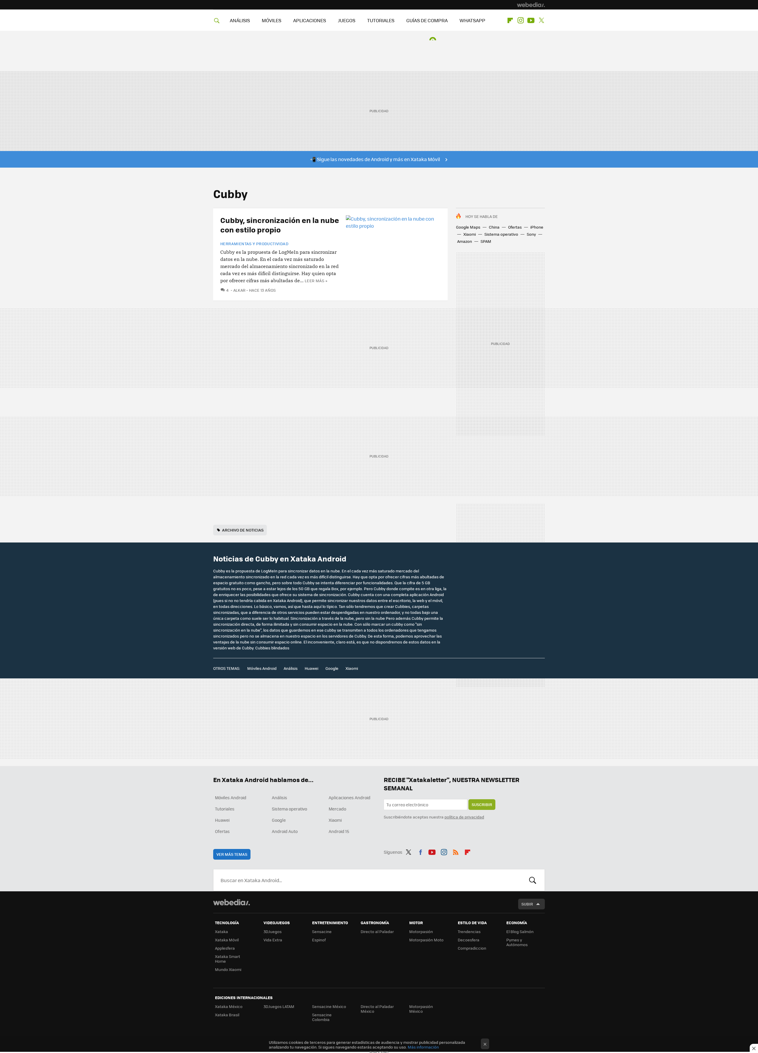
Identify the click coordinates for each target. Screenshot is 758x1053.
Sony (531, 234)
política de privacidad (464, 817)
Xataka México (229, 1006)
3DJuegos (273, 931)
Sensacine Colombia (322, 1017)
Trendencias (469, 931)
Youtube (530, 20)
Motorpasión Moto (426, 940)
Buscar (532, 880)
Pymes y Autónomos (517, 942)
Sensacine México (329, 1006)
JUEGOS (346, 20)
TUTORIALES (380, 20)
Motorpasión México (421, 1009)
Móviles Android (262, 668)
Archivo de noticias (243, 530)
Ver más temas (231, 854)
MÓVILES (271, 20)
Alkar (239, 290)
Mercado (337, 809)
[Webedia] (531, 4)
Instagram (520, 20)
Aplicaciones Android (349, 797)
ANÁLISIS (240, 20)
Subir (527, 904)
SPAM (486, 241)
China (494, 227)
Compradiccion (472, 948)
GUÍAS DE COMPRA (427, 20)
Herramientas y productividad (254, 243)
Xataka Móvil (227, 940)
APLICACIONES (309, 20)
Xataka (221, 931)
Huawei (311, 668)
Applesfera (225, 948)
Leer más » (316, 280)
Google (331, 668)
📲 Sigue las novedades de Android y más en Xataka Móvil (375, 159)
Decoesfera (468, 940)
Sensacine (322, 931)
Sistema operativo (501, 234)
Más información (423, 1047)
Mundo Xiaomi (228, 969)
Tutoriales (225, 809)
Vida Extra (273, 940)
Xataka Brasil (227, 1014)
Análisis (291, 668)
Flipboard (510, 20)
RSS (455, 851)
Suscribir (482, 804)
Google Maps (468, 227)
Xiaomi (469, 234)
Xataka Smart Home (227, 959)
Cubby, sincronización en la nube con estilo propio (279, 224)
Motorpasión (421, 931)
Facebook (420, 851)
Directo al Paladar (377, 931)
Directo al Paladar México (377, 1009)
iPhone (536, 227)
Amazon (464, 241)
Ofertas (515, 227)
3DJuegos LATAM (279, 1006)
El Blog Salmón (520, 931)
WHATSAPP (472, 20)
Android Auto (285, 831)
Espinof (319, 940)
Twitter (541, 20)
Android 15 (339, 831)
